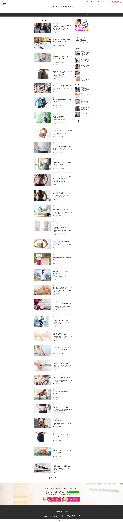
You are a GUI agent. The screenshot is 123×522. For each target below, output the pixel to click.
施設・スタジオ (60, 506)
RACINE (62, 7)
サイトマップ (69, 509)
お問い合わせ (54, 509)
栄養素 (81, 41)
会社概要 (58, 509)
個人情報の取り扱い (64, 509)
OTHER (53, 14)
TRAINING (41, 14)
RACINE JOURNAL (59, 511)
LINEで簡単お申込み (73, 491)
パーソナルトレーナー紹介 (74, 506)
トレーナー (91, 1)
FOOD (35, 14)
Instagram (66, 511)
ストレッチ (84, 37)
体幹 (76, 41)
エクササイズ (79, 14)
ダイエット (77, 39)
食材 (76, 43)
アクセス (67, 506)
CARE (48, 14)
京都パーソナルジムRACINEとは (52, 506)
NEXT (54, 477)
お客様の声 (102, 1)
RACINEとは (86, 1)
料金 (105, 1)
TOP (45, 506)
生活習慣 (76, 14)
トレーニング (83, 14)
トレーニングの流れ (97, 1)
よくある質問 (109, 1)
